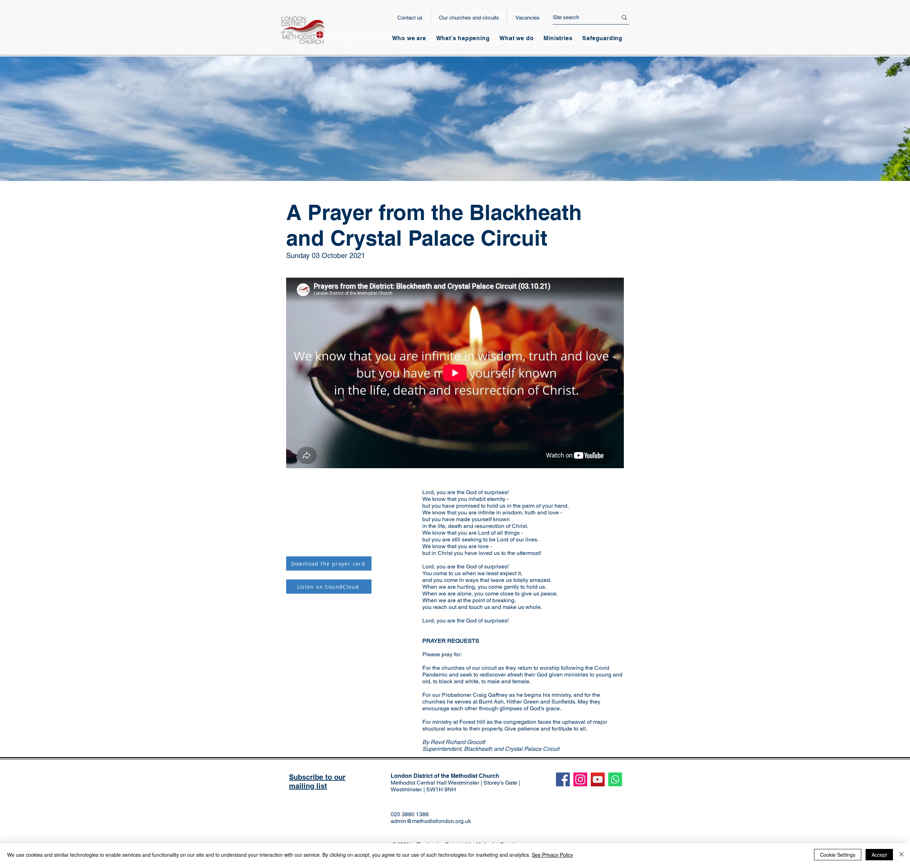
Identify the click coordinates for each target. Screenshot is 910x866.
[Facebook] (563, 779)
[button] (463, 38)
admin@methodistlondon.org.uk (431, 821)
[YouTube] (598, 779)
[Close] (901, 854)
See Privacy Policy (552, 854)
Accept (879, 854)
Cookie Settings (837, 854)
